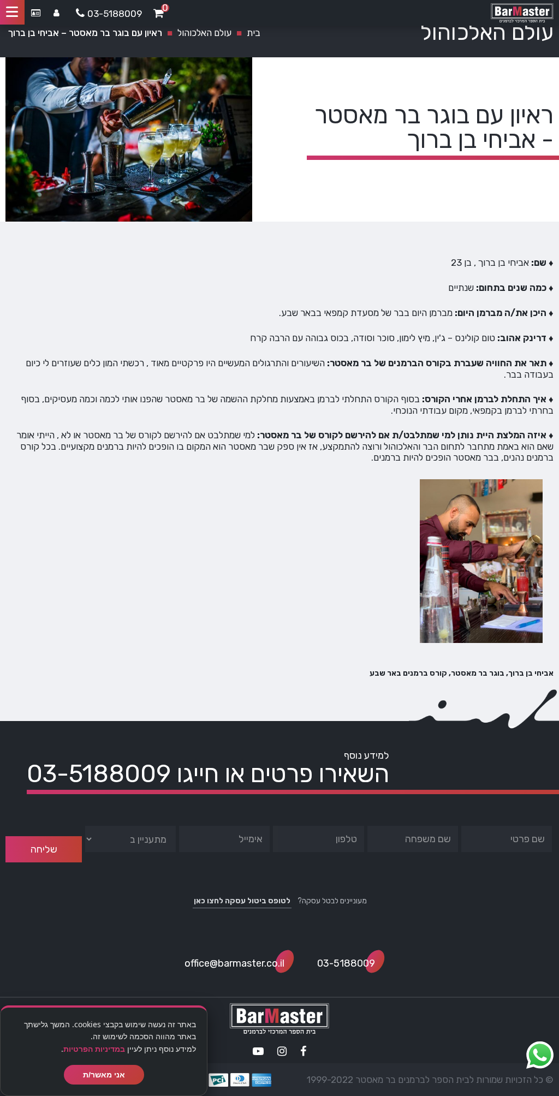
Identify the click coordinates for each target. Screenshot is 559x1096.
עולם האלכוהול (204, 32)
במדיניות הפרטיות (94, 1049)
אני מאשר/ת (104, 1074)
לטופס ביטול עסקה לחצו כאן (242, 901)
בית (253, 32)
